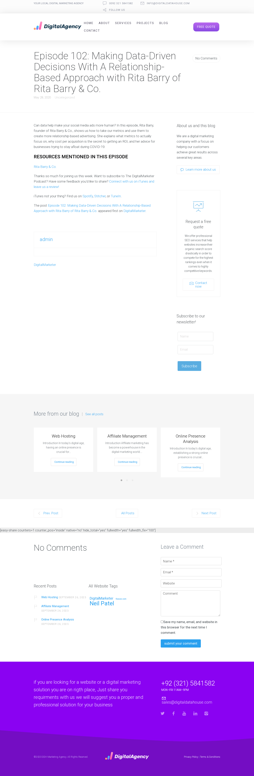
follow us (117, 9)
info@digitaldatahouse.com (168, 3)
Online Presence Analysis (190, 439)
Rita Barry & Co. (45, 167)
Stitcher (100, 196)
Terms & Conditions (210, 757)
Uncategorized (65, 97)
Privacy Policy (191, 757)
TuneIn (116, 196)
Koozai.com (121, 599)
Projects (145, 23)
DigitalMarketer (134, 211)
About (104, 23)
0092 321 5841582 (121, 3)
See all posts (94, 414)
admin (46, 239)
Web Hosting (63, 436)
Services (123, 23)
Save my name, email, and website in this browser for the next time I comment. (189, 627)
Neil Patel (102, 604)
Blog (163, 23)
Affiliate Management (127, 436)
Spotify (88, 196)
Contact (92, 30)
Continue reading (64, 461)
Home (88, 23)
